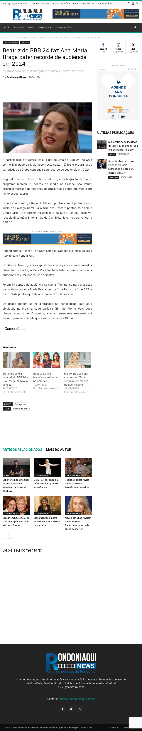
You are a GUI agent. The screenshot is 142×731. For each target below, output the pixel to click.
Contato (114, 727)
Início (55, 3)
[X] (137, 3)
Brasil (75, 3)
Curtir (103, 44)
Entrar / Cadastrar (41, 3)
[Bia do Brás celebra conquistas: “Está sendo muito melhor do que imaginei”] (77, 360)
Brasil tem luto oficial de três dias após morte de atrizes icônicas (16, 521)
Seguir (118, 44)
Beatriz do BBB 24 (21, 408)
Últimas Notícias (104, 3)
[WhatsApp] (32, 92)
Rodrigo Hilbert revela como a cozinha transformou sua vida (77, 483)
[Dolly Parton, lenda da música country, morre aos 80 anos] (47, 467)
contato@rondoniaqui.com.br (76, 699)
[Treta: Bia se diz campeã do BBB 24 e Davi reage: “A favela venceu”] (16, 360)
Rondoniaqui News (16, 77)
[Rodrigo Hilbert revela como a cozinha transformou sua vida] (78, 467)
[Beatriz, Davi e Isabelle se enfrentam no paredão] (46, 360)
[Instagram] (133, 3)
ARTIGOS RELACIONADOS (22, 450)
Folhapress (20, 404)
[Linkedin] (40, 92)
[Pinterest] (23, 92)
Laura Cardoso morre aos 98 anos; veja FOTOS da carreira (47, 521)
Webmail (126, 727)
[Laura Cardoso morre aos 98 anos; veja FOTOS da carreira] (47, 505)
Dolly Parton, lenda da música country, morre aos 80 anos (46, 483)
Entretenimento (19, 37)
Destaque (113, 177)
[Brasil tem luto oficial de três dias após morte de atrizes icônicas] (16, 505)
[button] (135, 27)
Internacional (87, 3)
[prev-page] (5, 536)
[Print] (49, 92)
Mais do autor (58, 450)
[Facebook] (128, 3)
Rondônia (65, 3)
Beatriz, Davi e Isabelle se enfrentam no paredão (46, 377)
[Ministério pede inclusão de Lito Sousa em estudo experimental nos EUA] (16, 467)
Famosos (25, 42)
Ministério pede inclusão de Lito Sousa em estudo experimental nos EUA (123, 145)
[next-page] (11, 536)
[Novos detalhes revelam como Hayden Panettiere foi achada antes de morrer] (78, 505)
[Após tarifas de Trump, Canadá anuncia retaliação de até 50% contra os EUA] (101, 164)
